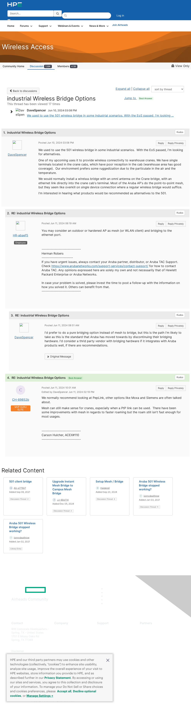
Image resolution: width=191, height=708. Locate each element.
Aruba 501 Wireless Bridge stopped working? (152, 485)
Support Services (107, 629)
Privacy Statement (57, 678)
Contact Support (107, 634)
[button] (107, 660)
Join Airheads (120, 24)
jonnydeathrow (151, 495)
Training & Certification (111, 640)
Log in (120, 15)
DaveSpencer (17, 154)
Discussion (40, 66)
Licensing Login (106, 651)
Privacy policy (62, 651)
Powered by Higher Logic (138, 700)
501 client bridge (20, 481)
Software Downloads (109, 645)
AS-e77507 (20, 488)
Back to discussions (24, 90)
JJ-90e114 (63, 499)
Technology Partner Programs (158, 645)
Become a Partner (151, 634)
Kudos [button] (180, 132)
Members (66, 66)
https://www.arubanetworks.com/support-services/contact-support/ (99, 266)
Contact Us (61, 640)
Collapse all (141, 89)
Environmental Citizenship (70, 645)
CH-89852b (20, 399)
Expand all (123, 89)
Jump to (138, 98)
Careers (59, 634)
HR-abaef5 (20, 235)
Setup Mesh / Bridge (109, 481)
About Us (59, 629)
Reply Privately (176, 143)
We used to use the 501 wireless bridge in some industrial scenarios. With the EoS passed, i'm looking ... (100, 115)
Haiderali (105, 488)
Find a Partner (148, 629)
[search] (58, 13)
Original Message (60, 356)
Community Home (13, 66)
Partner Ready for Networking (158, 640)
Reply (161, 143)
